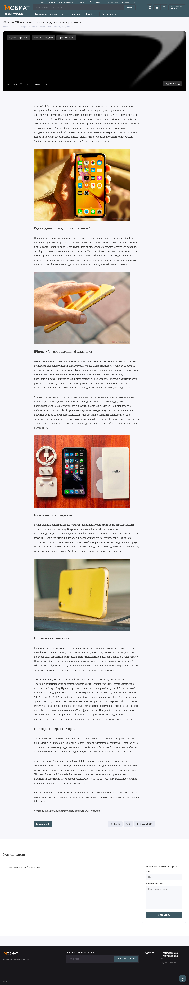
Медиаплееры (108, 14)
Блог (43, 2)
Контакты (82, 2)
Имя (148, 872)
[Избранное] (164, 7)
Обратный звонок (169, 959)
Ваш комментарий (154, 884)
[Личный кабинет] (150, 7)
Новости (51, 2)
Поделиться (171, 83)
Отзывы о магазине (66, 2)
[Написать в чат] (182, 978)
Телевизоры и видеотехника (49, 14)
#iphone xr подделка (43, 37)
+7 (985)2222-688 (169, 956)
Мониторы (75, 14)
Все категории (15, 14)
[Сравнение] (157, 7)
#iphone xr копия (66, 37)
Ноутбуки (91, 14)
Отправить (164, 915)
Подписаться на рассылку (80, 953)
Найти (129, 7)
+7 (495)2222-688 (120, 2)
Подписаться (123, 958)
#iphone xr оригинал (18, 37)
